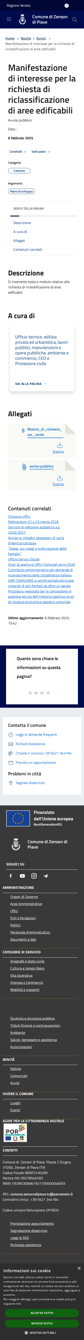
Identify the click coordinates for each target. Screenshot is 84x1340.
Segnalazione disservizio (28, 1230)
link (18, 1304)
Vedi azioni (39, 151)
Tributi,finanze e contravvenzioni (35, 1025)
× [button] (79, 1268)
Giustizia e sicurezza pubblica (32, 1018)
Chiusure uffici (19, 516)
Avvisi (41, 38)
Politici (15, 925)
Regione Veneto (18, 5)
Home (9, 38)
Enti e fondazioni (23, 918)
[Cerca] (74, 19)
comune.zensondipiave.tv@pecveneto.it (41, 1194)
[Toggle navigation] (9, 19)
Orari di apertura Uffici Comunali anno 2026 (41, 564)
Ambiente (17, 1032)
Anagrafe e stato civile (27, 961)
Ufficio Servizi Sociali (24, 559)
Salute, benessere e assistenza (33, 1039)
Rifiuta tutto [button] (42, 1323)
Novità (26, 38)
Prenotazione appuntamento (32, 1223)
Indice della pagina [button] (28, 208)
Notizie (15, 1068)
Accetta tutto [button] (42, 1313)
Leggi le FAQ (19, 1237)
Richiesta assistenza (25, 1244)
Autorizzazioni (21, 1046)
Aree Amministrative (26, 903)
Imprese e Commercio (26, 982)
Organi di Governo (24, 896)
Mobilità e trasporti (24, 989)
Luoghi (15, 1103)
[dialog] (42, 1302)
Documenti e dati (23, 939)
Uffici (14, 911)
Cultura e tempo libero (27, 968)
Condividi (16, 151)
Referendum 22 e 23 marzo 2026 (33, 521)
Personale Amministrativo (30, 932)
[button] (42, 1332)
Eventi (15, 1110)
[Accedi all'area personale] (66, 5)
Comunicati (19, 1075)
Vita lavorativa (21, 975)
